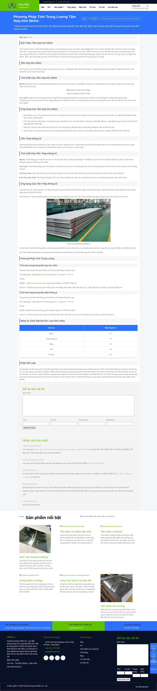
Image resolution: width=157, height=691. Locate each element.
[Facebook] (148, 1)
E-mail (54, 420)
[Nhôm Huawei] (20, 5)
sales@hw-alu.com (49, 2)
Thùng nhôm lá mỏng (30, 580)
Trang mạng (83, 420)
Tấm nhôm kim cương (113, 606)
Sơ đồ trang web (142, 687)
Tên (25, 420)
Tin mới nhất (85, 659)
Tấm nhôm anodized (111, 531)
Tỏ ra (30, 37)
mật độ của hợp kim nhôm (36, 283)
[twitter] (150, 1)
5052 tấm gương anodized (33, 557)
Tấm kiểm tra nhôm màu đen (75, 531)
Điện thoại (110, 420)
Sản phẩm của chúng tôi (89, 649)
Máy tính (82, 7)
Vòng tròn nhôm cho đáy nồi (75, 580)
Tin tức (93, 7)
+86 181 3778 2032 (64, 2)
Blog (82, 656)
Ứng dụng (71, 7)
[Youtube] (154, 1)
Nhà (42, 7)
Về (48, 7)
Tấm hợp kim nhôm (26, 69)
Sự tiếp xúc (113, 7)
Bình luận (27, 393)
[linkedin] (152, 1)
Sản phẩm (58, 7)
